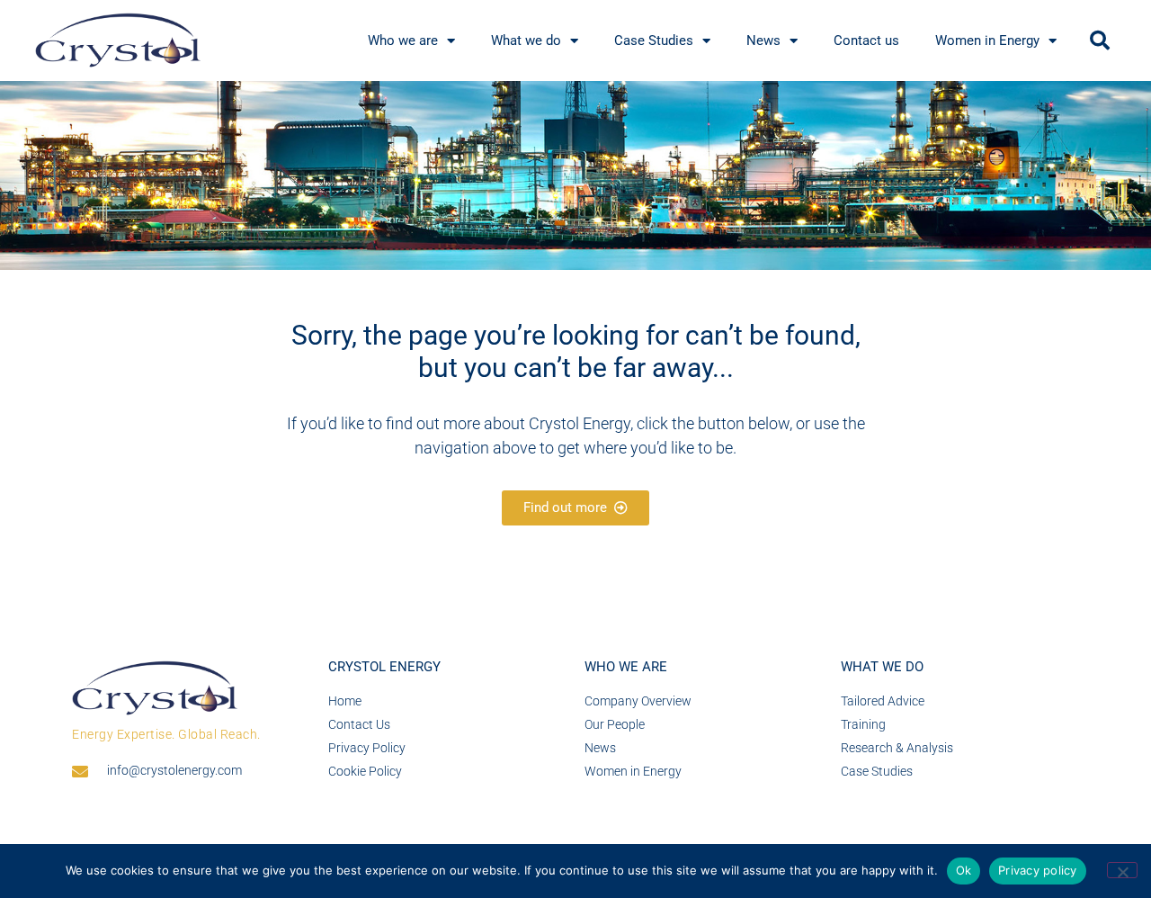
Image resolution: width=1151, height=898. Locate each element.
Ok (964, 870)
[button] (1100, 40)
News (763, 40)
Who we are (403, 40)
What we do (526, 40)
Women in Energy (987, 40)
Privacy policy (1037, 870)
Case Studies (653, 40)
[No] (1122, 870)
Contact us (866, 40)
